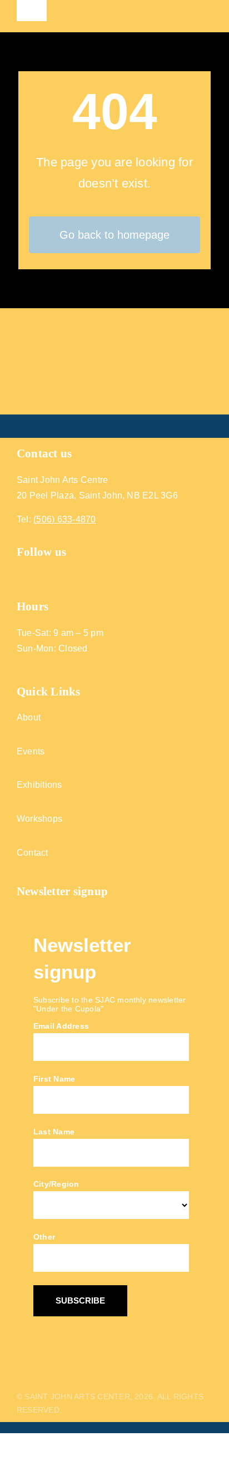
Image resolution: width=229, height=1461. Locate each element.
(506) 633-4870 (64, 519)
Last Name (53, 1131)
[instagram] (42, 573)
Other (44, 1236)
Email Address (61, 1025)
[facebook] (21, 573)
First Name (54, 1078)
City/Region (56, 1183)
